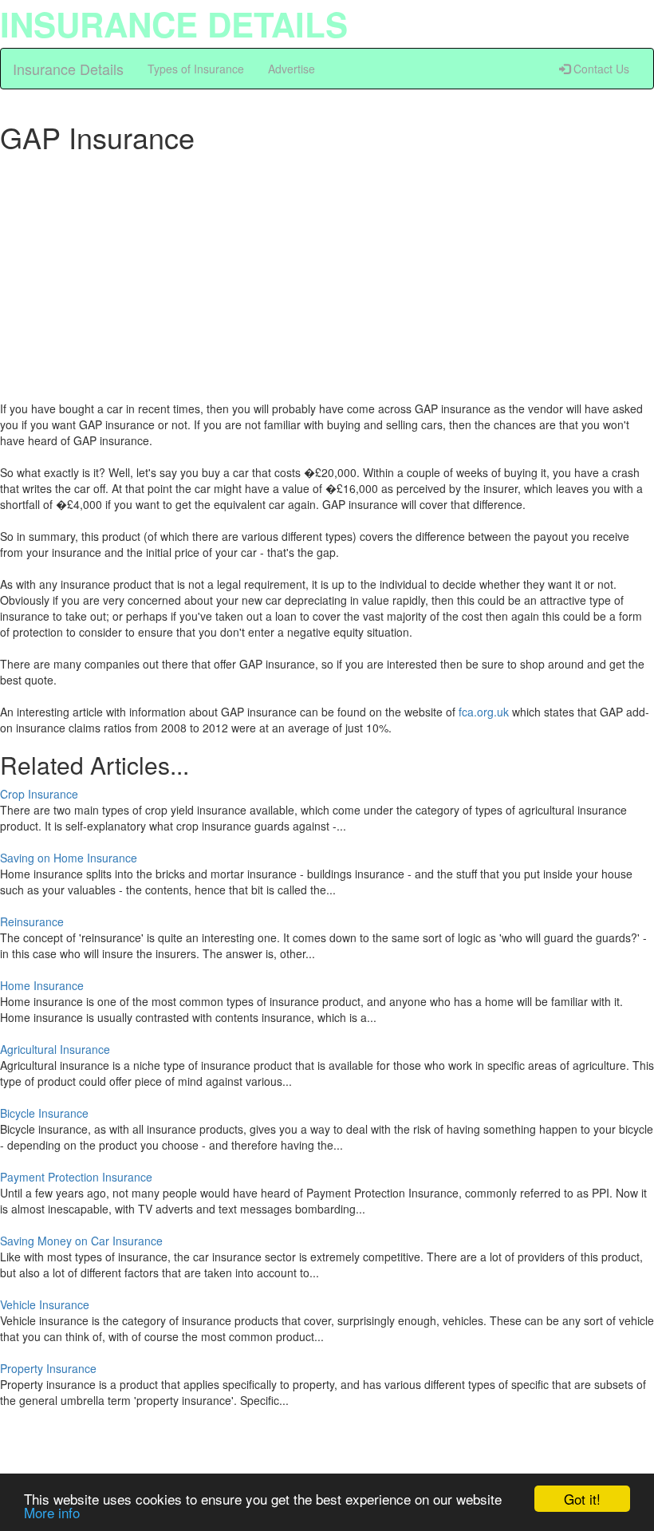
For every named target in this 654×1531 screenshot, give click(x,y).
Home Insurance (42, 985)
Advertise (291, 69)
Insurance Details (68, 68)
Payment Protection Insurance (76, 1177)
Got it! (582, 1499)
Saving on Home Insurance (68, 858)
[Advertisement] (327, 273)
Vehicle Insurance (44, 1304)
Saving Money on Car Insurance (81, 1241)
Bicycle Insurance (44, 1113)
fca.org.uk (484, 712)
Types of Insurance (196, 69)
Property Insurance (48, 1368)
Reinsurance (32, 921)
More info (52, 1512)
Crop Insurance (39, 794)
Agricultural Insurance (55, 1049)
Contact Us (599, 69)
